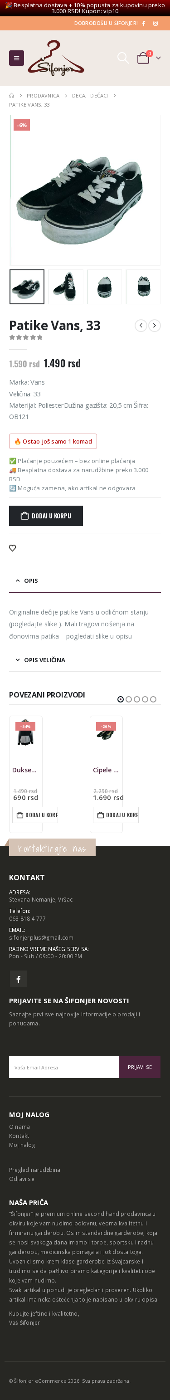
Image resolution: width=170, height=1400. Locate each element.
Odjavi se (21, 1178)
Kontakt (19, 1135)
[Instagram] (155, 23)
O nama (19, 1126)
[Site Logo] (56, 58)
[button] (16, 58)
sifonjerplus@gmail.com (41, 937)
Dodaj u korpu (51, 515)
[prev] (141, 325)
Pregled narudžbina (35, 1169)
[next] (154, 325)
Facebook (18, 979)
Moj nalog (22, 1144)
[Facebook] (143, 23)
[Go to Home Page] (11, 95)
